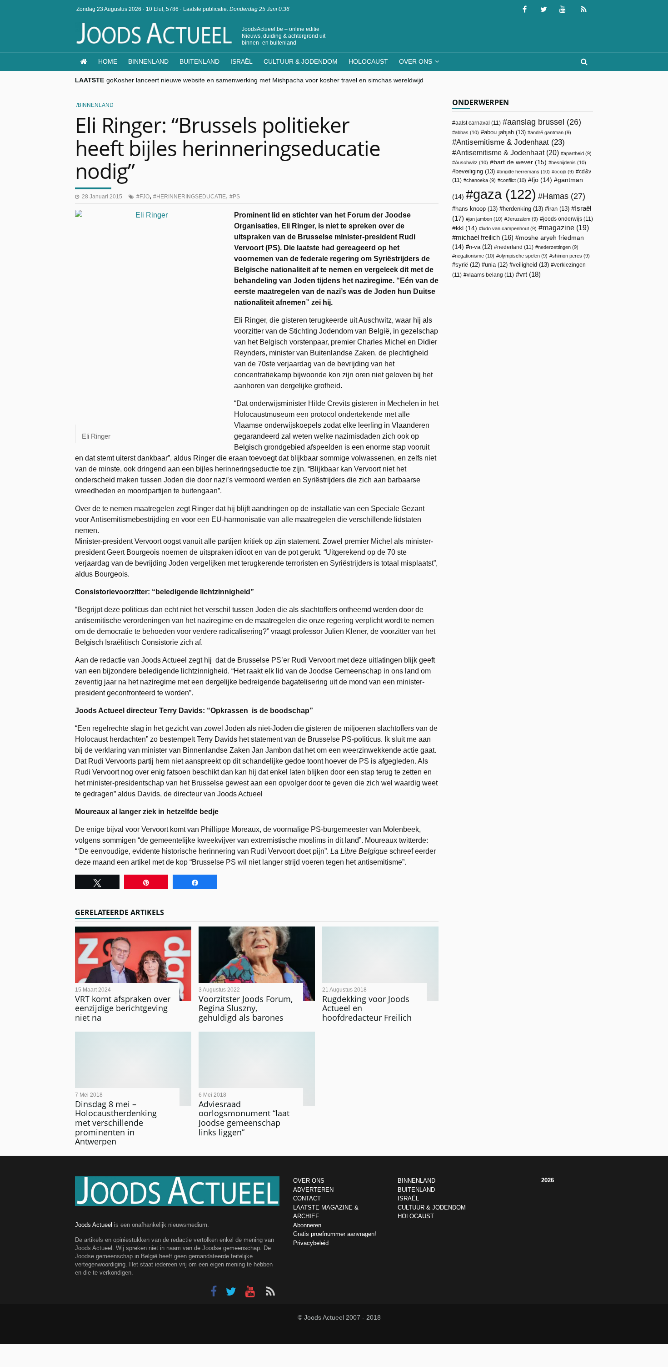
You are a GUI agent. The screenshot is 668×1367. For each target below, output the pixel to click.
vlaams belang (490, 275)
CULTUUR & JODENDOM (432, 1207)
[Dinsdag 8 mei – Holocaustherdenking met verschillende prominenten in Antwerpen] (133, 1069)
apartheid (577, 153)
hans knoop (476, 208)
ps (236, 196)
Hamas (564, 196)
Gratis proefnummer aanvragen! (334, 1233)
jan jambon (486, 219)
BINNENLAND (416, 1180)
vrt (530, 274)
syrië (467, 265)
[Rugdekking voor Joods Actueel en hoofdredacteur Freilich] (380, 964)
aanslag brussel (544, 122)
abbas (467, 132)
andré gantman (550, 132)
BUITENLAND (416, 1189)
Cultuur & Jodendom (301, 61)
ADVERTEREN (313, 1189)
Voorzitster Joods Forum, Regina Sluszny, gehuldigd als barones (246, 1008)
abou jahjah (505, 132)
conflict (513, 180)
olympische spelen (523, 255)
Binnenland (148, 61)
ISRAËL (408, 1198)
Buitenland (199, 61)
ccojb (564, 171)
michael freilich (484, 237)
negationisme (474, 255)
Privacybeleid (311, 1243)
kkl (466, 228)
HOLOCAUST (416, 1216)
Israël (241, 61)
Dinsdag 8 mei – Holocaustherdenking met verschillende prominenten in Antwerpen (116, 1123)
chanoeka (481, 180)
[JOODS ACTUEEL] (84, 62)
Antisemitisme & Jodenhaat (510, 142)
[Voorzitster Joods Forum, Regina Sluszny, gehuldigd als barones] (257, 964)
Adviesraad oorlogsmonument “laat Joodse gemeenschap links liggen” (244, 1118)
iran (558, 208)
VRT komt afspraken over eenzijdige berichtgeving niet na (122, 1008)
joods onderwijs (568, 219)
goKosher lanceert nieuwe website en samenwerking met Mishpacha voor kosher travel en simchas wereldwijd (265, 80)
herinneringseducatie (191, 196)
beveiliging (475, 171)
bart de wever (520, 162)
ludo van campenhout (509, 228)
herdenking (523, 208)
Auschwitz (471, 162)
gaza (504, 194)
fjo (145, 196)
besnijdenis (568, 162)
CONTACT (307, 1198)
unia (496, 265)
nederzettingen (558, 247)
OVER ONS (308, 1180)
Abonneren (307, 1225)
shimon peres (571, 255)
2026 (547, 1180)
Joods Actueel (93, 1224)
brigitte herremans (524, 171)
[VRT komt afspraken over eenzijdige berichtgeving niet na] (133, 964)
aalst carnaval (478, 123)
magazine (566, 228)
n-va (480, 247)
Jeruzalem (522, 219)
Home (107, 61)
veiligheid (531, 264)
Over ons (415, 61)
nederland (515, 247)
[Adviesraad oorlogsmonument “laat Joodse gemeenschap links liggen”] (257, 1069)
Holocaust (368, 61)
